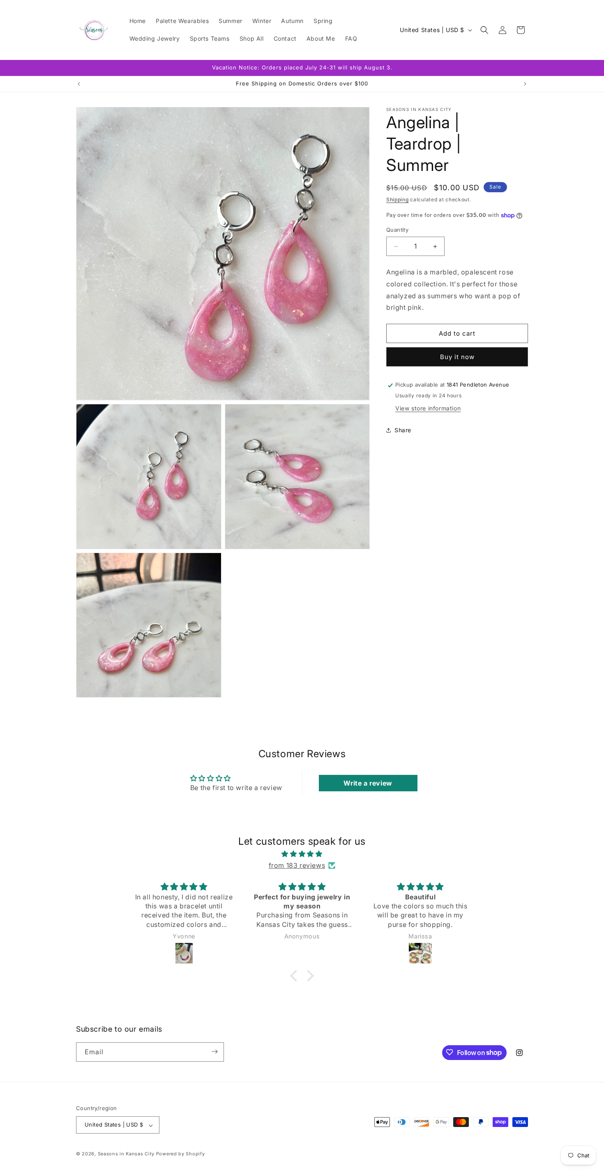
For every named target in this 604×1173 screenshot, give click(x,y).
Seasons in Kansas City (126, 1154)
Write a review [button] (367, 783)
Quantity (397, 230)
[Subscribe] (214, 1051)
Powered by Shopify (180, 1154)
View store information (428, 408)
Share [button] (402, 430)
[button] (484, 30)
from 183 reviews (297, 865)
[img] (302, 854)
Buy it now (457, 357)
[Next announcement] (525, 84)
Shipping (397, 199)
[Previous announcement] (79, 84)
